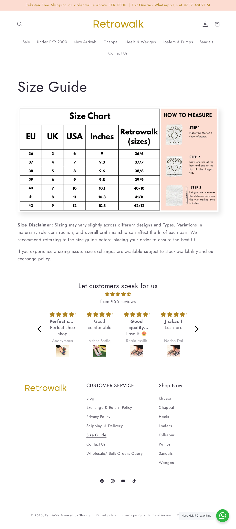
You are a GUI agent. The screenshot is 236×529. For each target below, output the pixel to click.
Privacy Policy (98, 416)
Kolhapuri (167, 435)
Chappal (166, 407)
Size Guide (96, 435)
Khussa (165, 398)
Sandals (166, 453)
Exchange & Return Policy (109, 407)
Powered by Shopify (75, 515)
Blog (90, 398)
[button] (20, 24)
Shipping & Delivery (104, 426)
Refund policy (106, 515)
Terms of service (159, 515)
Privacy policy (132, 515)
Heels (164, 416)
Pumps (165, 444)
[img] (118, 294)
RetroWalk (52, 515)
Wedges (166, 462)
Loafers (165, 426)
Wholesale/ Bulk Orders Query (114, 453)
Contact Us (96, 444)
